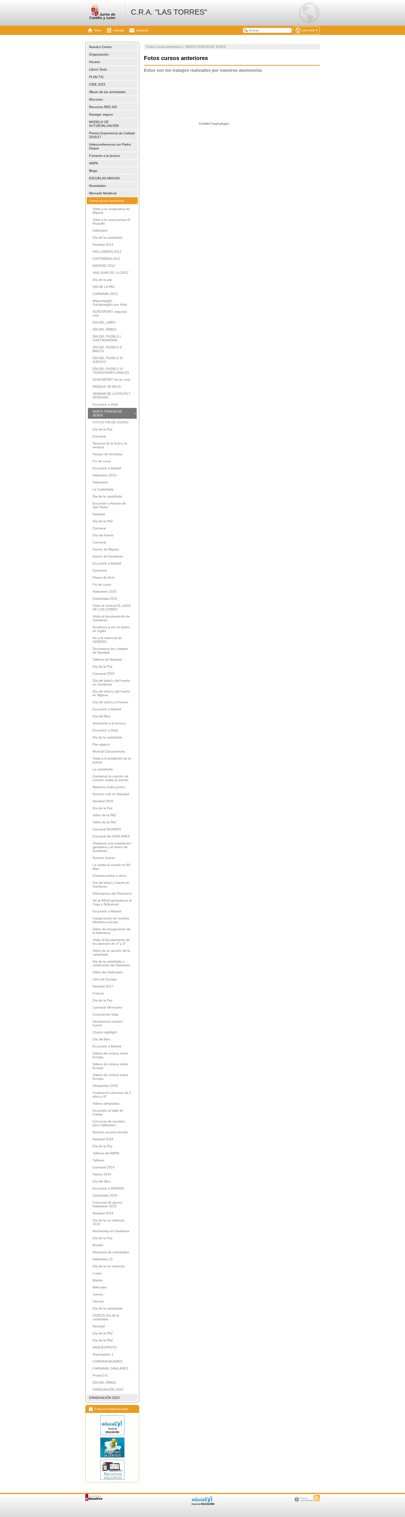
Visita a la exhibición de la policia (112, 760)
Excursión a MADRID (108, 1188)
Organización (99, 54)
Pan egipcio (101, 744)
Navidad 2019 (103, 1213)
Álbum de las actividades (107, 92)
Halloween (100, 230)
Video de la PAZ (104, 815)
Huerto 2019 (102, 1174)
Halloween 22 (103, 1259)
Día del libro (101, 716)
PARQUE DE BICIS (107, 386)
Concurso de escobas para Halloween (109, 1123)
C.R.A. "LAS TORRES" (169, 12)
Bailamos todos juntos (109, 787)
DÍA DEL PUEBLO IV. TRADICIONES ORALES (111, 370)
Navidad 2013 (103, 244)
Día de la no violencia (108, 1266)
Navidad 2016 (103, 801)
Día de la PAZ (103, 521)
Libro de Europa (104, 979)
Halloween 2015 (104, 591)
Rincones (96, 99)
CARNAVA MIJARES (107, 1361)
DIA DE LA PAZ (104, 287)
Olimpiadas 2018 (105, 1086)
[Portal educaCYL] (112, 1425)
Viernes (98, 1301)
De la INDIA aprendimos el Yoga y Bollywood (112, 902)
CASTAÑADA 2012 (106, 258)
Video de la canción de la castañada (111, 952)
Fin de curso (102, 461)
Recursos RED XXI (103, 107)
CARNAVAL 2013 (105, 294)
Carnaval (99, 436)
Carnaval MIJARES (107, 829)
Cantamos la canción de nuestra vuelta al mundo (110, 778)
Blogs (93, 171)
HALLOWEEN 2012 (107, 251)
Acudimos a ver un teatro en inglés (111, 629)
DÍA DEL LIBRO (104, 322)
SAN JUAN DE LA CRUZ (111, 273)
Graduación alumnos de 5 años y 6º (112, 1094)
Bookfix (98, 1245)
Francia (98, 993)
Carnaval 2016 (103, 673)
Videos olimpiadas (106, 1103)
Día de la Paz (102, 429)
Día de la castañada (107, 237)
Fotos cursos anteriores (106, 201)
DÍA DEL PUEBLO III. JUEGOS (108, 360)
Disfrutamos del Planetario (112, 893)
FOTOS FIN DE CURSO (110, 422)
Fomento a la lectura (104, 156)
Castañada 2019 (105, 1195)
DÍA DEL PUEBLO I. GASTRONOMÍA (107, 338)
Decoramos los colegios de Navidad (110, 650)
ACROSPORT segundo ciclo (110, 313)
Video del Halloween (108, 972)
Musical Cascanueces (109, 751)
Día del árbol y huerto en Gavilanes (111, 884)
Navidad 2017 (103, 986)
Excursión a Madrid (107, 468)
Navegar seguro (101, 114)
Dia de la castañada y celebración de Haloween (111, 963)
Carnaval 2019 (103, 1167)
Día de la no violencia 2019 (108, 1222)
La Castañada (103, 489)
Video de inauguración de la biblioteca (112, 931)
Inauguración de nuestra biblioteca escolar (111, 920)
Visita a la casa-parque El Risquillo (111, 221)
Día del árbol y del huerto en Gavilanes (111, 682)
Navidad (99, 514)
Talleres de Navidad (107, 659)
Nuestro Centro (100, 47)
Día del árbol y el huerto (110, 702)
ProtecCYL (101, 1375)
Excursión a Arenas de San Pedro (109, 505)
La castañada (103, 769)
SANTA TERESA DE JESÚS (107, 413)
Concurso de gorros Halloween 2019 (107, 1204)
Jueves (98, 1294)
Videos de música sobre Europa (110, 1055)
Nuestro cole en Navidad (111, 794)
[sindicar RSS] (317, 1498)
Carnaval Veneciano (107, 1007)
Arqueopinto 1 (103, 1354)
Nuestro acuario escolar (110, 1132)
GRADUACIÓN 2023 (108, 1389)
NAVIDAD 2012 (104, 265)
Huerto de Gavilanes (108, 556)
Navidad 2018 (103, 1139)
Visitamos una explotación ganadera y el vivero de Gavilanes (112, 847)
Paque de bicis (103, 577)
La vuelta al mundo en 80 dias (111, 866)
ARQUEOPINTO (105, 1347)
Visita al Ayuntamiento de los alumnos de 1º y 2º (111, 941)
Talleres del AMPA (106, 1153)
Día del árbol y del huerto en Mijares (111, 693)
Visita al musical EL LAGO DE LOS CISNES (112, 607)
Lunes (97, 1273)
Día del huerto (103, 535)
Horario (94, 62)
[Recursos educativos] (112, 1470)
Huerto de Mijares (106, 549)
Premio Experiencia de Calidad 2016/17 (112, 135)
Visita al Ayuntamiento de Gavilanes (111, 618)
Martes (98, 1280)
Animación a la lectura (109, 723)
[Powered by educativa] (93, 1497)
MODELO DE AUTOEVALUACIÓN (104, 124)
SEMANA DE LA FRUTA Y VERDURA (112, 395)
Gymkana (100, 570)
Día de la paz (102, 280)
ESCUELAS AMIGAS (104, 178)
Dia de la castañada (107, 496)
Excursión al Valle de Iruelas (108, 1112)
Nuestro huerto (104, 858)
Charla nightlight (105, 1032)
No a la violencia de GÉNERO (107, 640)
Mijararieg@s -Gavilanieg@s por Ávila (110, 302)
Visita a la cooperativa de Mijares (111, 211)
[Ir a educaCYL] (202, 1504)
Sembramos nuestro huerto (108, 1023)
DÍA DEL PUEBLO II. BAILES (108, 349)
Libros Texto (98, 69)
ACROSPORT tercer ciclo (111, 379)
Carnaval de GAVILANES (111, 836)
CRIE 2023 (97, 84)
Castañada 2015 (105, 598)
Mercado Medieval (102, 193)
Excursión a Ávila (105, 404)
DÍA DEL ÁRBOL (105, 329)
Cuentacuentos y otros (109, 875)
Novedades (97, 186)
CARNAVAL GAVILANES (110, 1368)
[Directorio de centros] (112, 1447)
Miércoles (100, 1287)
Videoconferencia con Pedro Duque (110, 146)
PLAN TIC (96, 77)
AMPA (93, 163)
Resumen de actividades (111, 1252)
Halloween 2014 (104, 475)
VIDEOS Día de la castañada (106, 1317)
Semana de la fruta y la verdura (110, 445)
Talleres (98, 1160)
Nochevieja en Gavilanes (111, 1231)
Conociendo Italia (105, 1014)
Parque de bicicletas (108, 454)
